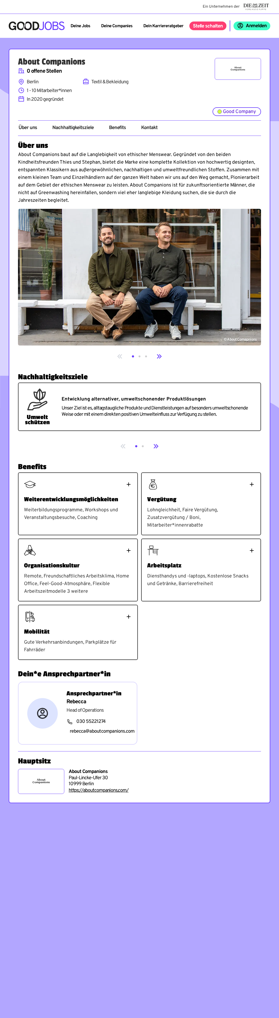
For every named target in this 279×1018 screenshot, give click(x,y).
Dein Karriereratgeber (163, 26)
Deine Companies (116, 26)
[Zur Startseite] (37, 26)
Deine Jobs (80, 26)
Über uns (28, 128)
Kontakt (149, 128)
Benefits (117, 128)
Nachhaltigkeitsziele (72, 128)
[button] (133, 356)
